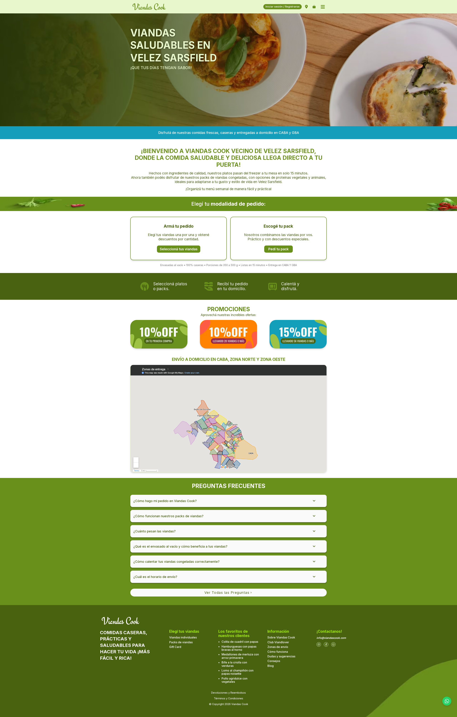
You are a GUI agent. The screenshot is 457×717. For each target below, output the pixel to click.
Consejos (273, 661)
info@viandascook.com (331, 637)
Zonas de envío (277, 647)
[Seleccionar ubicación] (306, 7)
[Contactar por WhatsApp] (446, 701)
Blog (270, 666)
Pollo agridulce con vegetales (234, 680)
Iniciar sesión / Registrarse (282, 6)
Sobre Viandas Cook (281, 637)
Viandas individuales (183, 637)
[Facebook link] (326, 644)
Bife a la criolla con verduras (234, 664)
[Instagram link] (319, 644)
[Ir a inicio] (151, 7)
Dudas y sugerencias (281, 656)
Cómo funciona (277, 651)
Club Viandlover (278, 642)
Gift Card (175, 647)
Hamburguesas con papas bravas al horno (239, 648)
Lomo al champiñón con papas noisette (237, 672)
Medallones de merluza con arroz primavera (240, 656)
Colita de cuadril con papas (240, 641)
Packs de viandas (181, 642)
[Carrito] (314, 7)
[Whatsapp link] (333, 644)
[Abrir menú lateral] (323, 7)
